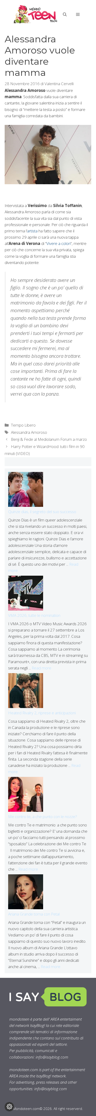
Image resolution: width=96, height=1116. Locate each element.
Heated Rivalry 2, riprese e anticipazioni (42, 712)
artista (32, 231)
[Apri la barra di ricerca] (64, 14)
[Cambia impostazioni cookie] (9, 1106)
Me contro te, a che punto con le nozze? (42, 816)
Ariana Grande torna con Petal (34, 914)
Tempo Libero (23, 425)
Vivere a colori (58, 243)
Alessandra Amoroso (29, 432)
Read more (41, 668)
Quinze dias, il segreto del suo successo (42, 511)
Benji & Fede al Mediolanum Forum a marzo (49, 439)
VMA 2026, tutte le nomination (34, 615)
